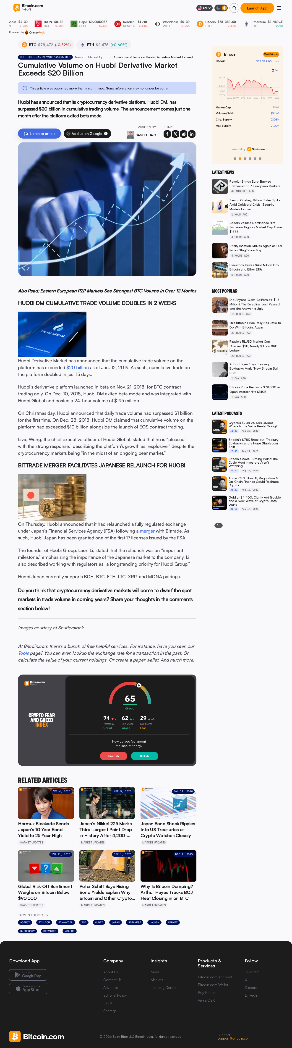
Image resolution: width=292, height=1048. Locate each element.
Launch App (257, 8)
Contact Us (112, 979)
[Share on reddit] (183, 134)
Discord (251, 987)
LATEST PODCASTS (227, 413)
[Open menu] (279, 8)
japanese (134, 922)
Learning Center (164, 987)
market (172, 922)
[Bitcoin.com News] (28, 8)
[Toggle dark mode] (221, 8)
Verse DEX (206, 1000)
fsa (83, 922)
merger (147, 531)
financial (65, 922)
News (79, 57)
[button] (106, 133)
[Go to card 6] (260, 158)
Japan (116, 922)
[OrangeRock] (35, 32)
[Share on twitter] (175, 134)
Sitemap (109, 1011)
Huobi (99, 922)
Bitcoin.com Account (215, 977)
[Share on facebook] (167, 134)
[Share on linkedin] (192, 134)
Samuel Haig (146, 135)
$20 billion (77, 367)
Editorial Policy (115, 995)
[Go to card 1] (235, 158)
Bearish (113, 756)
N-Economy (27, 931)
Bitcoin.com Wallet (213, 984)
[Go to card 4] (250, 158)
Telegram (252, 972)
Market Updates (97, 57)
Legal (107, 1003)
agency (25, 922)
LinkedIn (251, 995)
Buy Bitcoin (207, 992)
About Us (110, 972)
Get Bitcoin (271, 54)
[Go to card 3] (245, 158)
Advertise (110, 987)
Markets (157, 979)
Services (49, 931)
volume (69, 931)
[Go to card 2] (240, 158)
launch (154, 922)
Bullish (144, 756)
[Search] (234, 8)
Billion (44, 922)
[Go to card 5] (255, 158)
